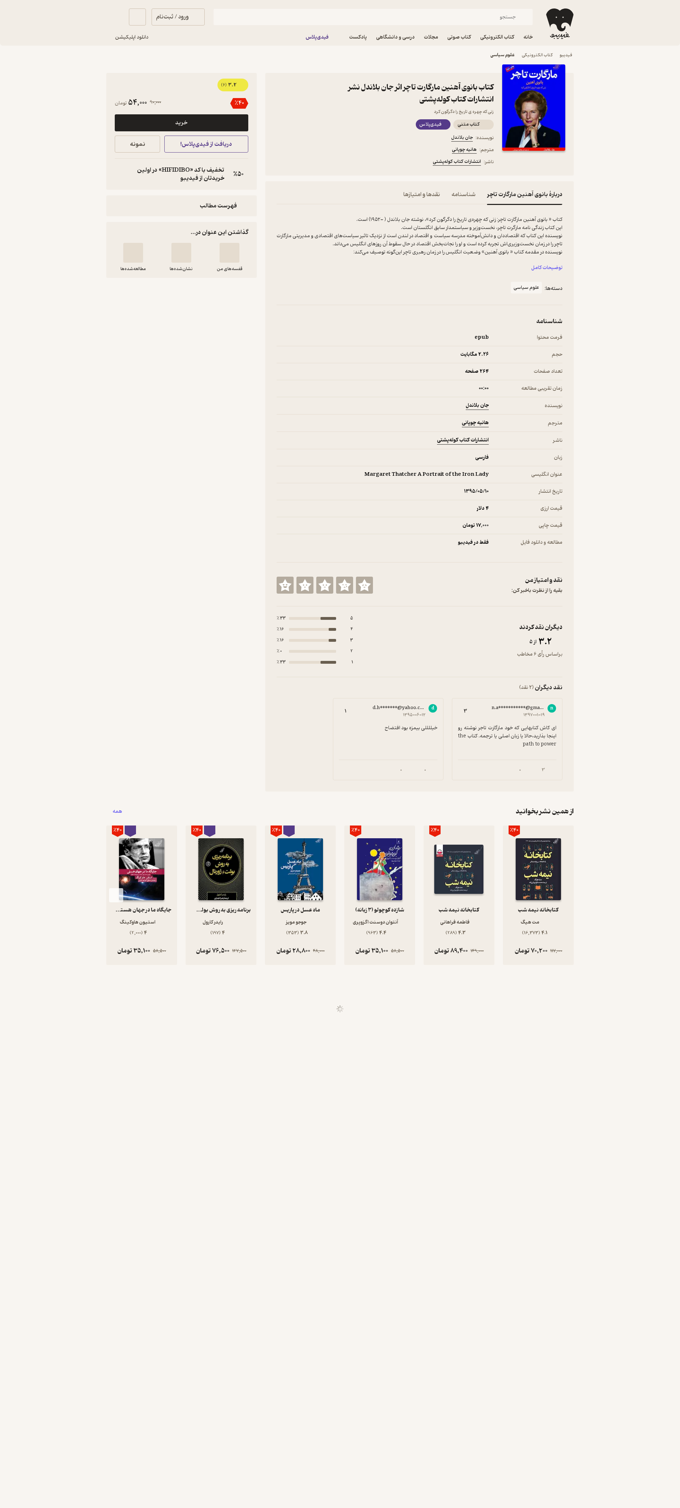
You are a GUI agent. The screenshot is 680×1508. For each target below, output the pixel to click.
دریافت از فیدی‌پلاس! (206, 144)
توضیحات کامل (546, 268)
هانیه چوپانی (464, 149)
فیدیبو (566, 55)
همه (117, 811)
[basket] (137, 16)
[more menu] (281, 163)
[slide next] (116, 895)
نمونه (137, 144)
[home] (559, 23)
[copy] (122, 174)
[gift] (315, 163)
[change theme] (114, 16)
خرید (181, 122)
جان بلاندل (462, 137)
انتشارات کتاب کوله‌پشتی (457, 161)
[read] (133, 253)
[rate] (364, 585)
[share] (332, 163)
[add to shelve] (229, 253)
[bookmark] (298, 163)
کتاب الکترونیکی (537, 55)
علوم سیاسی (503, 55)
